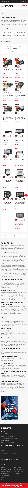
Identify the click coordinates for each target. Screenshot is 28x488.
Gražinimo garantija (5, 471)
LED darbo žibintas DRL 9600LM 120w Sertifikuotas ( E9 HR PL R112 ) (8, 71)
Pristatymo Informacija (6, 469)
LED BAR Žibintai (7, 32)
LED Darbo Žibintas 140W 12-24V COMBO (19, 224)
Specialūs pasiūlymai (18, 471)
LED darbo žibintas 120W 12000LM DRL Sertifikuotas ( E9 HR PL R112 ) (8, 117)
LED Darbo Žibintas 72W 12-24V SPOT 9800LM (20, 203)
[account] (21, 1)
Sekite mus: (4, 459)
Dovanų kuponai (17, 467)
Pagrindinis (3, 12)
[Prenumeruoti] (26, 453)
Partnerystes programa (19, 469)
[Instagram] (7, 2)
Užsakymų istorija (5, 479)
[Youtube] (9, 2)
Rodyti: (12, 51)
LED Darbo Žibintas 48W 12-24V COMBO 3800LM (19, 181)
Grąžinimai (16, 473)
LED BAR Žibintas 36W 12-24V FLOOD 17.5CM (19, 140)
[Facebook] (2, 2)
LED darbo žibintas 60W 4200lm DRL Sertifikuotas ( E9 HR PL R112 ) (8, 94)
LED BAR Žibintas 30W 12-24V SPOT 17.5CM (7, 140)
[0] (25, 6)
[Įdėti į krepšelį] (11, 77)
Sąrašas (10, 46)
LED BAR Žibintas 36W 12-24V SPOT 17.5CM (7, 160)
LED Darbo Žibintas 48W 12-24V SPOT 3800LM (7, 181)
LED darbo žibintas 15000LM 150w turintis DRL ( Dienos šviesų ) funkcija (19, 71)
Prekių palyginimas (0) (6, 41)
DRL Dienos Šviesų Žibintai (7, 36)
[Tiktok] (4, 2)
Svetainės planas (5, 477)
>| (12, 235)
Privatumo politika (5, 473)
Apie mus (3, 467)
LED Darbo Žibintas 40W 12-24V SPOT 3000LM (7, 203)
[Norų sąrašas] (22, 6)
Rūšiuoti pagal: (8, 48)
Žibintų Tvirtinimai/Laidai (20, 35)
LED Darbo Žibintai (11, 12)
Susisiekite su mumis (5, 475)
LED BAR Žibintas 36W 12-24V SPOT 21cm (19, 160)
